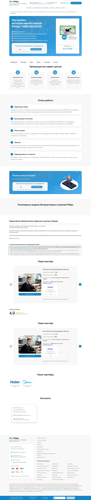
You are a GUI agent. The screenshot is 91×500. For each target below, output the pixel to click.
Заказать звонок (76, 3)
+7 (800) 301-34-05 (52, 2)
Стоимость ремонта (41, 438)
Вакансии (52, 7)
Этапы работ (23, 62)
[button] (80, 284)
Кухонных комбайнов (72, 470)
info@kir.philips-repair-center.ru (23, 415)
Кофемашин (55, 463)
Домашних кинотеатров (43, 466)
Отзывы (63, 7)
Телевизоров (40, 463)
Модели (31, 62)
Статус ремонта (65, 3)
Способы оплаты (41, 457)
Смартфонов (55, 466)
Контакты (58, 7)
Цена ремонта (46, 7)
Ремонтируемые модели (43, 449)
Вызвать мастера (30, 294)
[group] (15, 383)
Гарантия (38, 62)
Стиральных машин (42, 472)
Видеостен (54, 468)
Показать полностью (14, 238)
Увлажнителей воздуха (57, 479)
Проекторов (70, 463)
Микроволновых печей (57, 472)
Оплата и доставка (41, 440)
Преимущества (14, 62)
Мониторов (39, 479)
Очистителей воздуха (72, 475)
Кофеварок (55, 470)
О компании (28, 7)
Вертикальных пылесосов (43, 470)
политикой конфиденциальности (39, 189)
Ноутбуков (39, 475)
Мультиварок (70, 477)
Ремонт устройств (37, 7)
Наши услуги (40, 451)
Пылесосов (54, 475)
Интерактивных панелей (73, 468)
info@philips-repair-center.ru (19, 452)
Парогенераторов (56, 477)
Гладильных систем (41, 468)
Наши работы (47, 62)
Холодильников (71, 472)
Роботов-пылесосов (41, 477)
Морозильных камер (72, 466)
